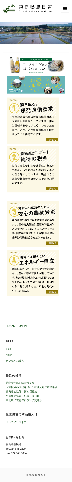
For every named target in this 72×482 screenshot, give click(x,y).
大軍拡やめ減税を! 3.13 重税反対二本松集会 (31, 387)
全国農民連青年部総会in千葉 (22, 396)
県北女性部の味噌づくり (20, 382)
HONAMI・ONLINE (17, 326)
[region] (36, 33)
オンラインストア (16, 422)
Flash (9, 354)
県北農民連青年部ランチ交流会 (24, 400)
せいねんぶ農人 (15, 360)
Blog (8, 349)
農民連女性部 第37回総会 (21, 391)
